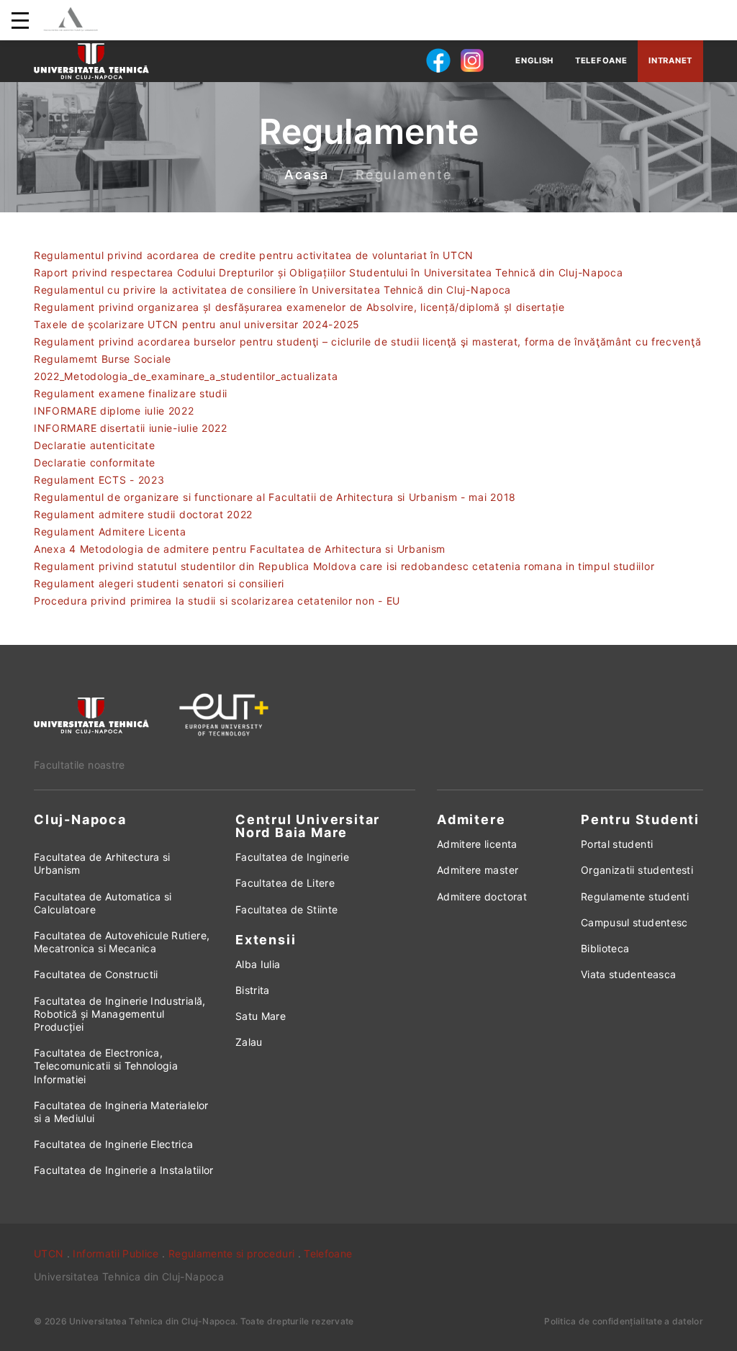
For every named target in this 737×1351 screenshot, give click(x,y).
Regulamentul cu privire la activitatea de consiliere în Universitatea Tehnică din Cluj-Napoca (272, 290)
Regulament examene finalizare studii (130, 393)
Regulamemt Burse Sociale (102, 359)
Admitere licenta (477, 844)
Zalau (249, 1042)
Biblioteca (605, 948)
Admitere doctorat (482, 896)
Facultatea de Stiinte (286, 909)
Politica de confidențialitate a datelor (623, 1321)
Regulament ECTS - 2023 (99, 480)
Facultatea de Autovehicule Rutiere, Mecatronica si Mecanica (121, 941)
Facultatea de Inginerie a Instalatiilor (124, 1170)
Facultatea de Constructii (96, 974)
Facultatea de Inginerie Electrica (114, 1144)
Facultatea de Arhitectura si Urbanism (102, 863)
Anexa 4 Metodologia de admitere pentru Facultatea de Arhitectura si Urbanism (240, 549)
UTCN (48, 1253)
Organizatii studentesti (637, 870)
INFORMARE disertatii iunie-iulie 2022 (130, 428)
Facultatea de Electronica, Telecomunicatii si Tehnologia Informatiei (106, 1066)
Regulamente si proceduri (231, 1253)
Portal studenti (617, 844)
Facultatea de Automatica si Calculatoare (102, 903)
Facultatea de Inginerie (292, 857)
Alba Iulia (258, 964)
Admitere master (477, 870)
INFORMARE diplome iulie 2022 (114, 411)
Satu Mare (260, 1016)
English (534, 60)
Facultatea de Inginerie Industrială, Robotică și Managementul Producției (120, 1014)
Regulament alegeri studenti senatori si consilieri (159, 583)
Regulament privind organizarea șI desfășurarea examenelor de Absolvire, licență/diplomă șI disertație (299, 307)
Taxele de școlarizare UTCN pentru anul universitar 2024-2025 (197, 324)
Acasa (306, 175)
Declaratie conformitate (94, 462)
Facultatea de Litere (285, 883)
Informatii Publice (115, 1253)
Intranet (670, 60)
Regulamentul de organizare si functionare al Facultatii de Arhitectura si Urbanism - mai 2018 (275, 497)
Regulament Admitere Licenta (110, 531)
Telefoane (601, 60)
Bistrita (252, 990)
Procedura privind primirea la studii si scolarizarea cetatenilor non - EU (217, 601)
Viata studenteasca (628, 974)
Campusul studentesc (634, 922)
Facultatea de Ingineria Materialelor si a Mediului (121, 1111)
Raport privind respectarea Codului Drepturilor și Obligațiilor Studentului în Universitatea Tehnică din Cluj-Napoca (328, 272)
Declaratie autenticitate (94, 445)
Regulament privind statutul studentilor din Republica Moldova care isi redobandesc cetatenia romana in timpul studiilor (344, 566)
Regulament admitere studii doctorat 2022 (143, 514)
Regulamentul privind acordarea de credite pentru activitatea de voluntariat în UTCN (254, 255)
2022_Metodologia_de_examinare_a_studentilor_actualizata (186, 376)
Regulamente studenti (635, 896)
